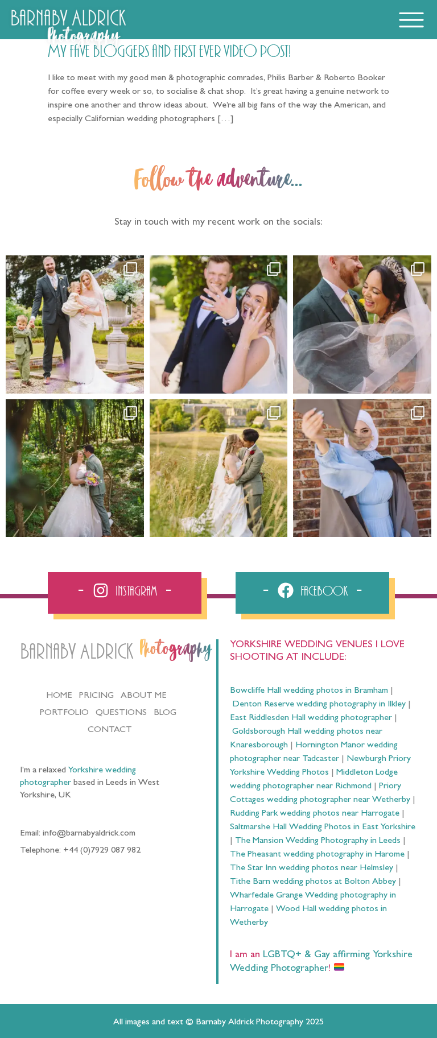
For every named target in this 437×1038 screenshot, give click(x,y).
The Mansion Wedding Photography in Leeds (318, 841)
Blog (165, 713)
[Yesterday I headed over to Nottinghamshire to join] (362, 324)
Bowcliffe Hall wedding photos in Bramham (309, 691)
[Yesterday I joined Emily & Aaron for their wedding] (75, 324)
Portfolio (64, 713)
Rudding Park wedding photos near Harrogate (314, 813)
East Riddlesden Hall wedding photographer (311, 718)
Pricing (96, 696)
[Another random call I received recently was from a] (362, 468)
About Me (144, 696)
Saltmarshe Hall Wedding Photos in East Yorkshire (322, 827)
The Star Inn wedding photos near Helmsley (311, 868)
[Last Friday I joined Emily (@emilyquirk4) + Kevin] (219, 468)
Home (59, 696)
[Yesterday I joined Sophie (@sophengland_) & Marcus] (219, 324)
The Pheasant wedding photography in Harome (317, 854)
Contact (110, 730)
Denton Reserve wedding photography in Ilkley (319, 704)
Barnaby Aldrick (76, 652)
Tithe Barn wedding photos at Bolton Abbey (313, 882)
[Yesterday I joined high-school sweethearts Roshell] (75, 468)
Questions (121, 713)
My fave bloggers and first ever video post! (169, 51)
